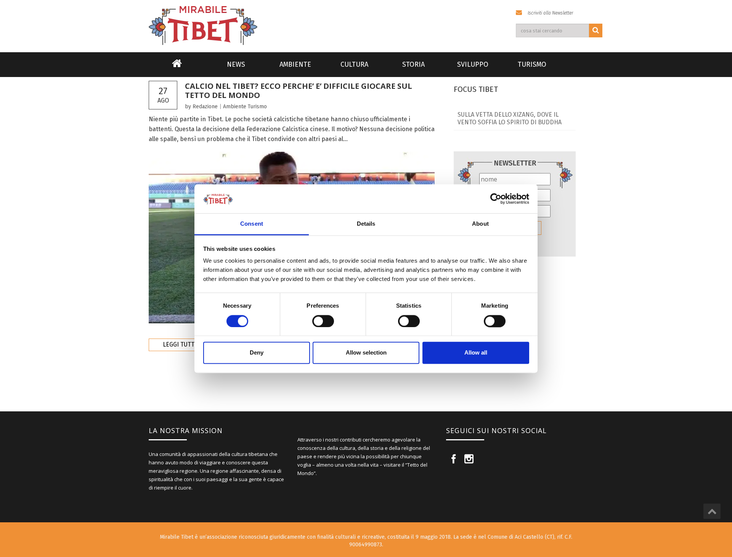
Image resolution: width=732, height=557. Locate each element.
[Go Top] (712, 511)
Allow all (475, 353)
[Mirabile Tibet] (366, 16)
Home (177, 68)
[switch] (323, 321)
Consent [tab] (251, 224)
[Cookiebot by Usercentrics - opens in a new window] (495, 198)
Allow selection (366, 353)
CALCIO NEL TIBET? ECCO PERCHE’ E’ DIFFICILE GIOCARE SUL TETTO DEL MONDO (298, 90)
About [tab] (480, 224)
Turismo (532, 64)
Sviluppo (472, 64)
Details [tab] (366, 224)
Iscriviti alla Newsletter (550, 13)
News (236, 64)
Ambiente (295, 64)
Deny (256, 353)
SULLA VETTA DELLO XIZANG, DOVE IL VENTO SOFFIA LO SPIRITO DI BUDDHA (510, 118)
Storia (413, 64)
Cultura (354, 64)
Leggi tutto (180, 344)
